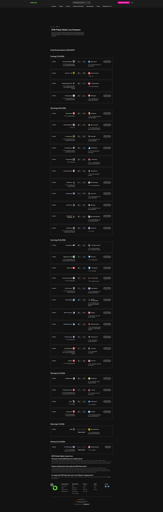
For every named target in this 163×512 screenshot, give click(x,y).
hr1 (92, 76)
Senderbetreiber (64, 491)
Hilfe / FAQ (85, 489)
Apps (84, 487)
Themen (98, 6)
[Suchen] (89, 2)
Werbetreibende (64, 489)
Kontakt (84, 486)
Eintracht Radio (72, 280)
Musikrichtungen (90, 6)
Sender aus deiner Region (78, 6)
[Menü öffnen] (132, 2)
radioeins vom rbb (95, 281)
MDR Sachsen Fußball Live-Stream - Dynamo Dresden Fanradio (94, 328)
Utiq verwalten (75, 491)
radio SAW (94, 270)
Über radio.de (64, 486)
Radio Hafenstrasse (71, 363)
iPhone (95, 486)
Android (95, 489)
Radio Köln (73, 162)
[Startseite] (50, 26)
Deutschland (82, 499)
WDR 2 (73, 404)
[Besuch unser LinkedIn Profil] (105, 486)
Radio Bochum (95, 259)
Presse (62, 487)
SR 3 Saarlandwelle (96, 185)
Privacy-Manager (75, 493)
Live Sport (68, 6)
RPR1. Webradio (95, 86)
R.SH (93, 231)
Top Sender (54, 6)
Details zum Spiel (81, 432)
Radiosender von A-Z (107, 6)
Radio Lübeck (72, 339)
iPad (95, 487)
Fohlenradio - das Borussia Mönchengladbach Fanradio (93, 304)
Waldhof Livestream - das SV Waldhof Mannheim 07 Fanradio (69, 87)
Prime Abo (85, 491)
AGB (73, 486)
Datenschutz (74, 487)
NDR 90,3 (94, 404)
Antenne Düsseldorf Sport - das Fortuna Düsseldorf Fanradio (69, 352)
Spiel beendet (107, 61)
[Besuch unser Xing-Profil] (108, 486)
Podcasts (61, 6)
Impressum (74, 489)
